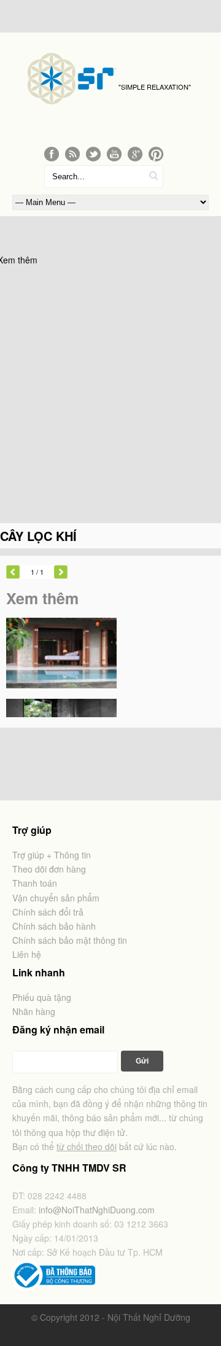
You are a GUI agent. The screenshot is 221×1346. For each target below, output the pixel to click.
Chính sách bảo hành (54, 926)
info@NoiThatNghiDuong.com (97, 1210)
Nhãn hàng (33, 1011)
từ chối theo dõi (86, 1146)
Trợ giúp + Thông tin (51, 855)
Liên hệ (26, 954)
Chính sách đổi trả (47, 912)
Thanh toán (34, 883)
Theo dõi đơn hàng (49, 869)
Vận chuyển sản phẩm (55, 898)
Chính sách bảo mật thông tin (69, 940)
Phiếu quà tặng (41, 997)
